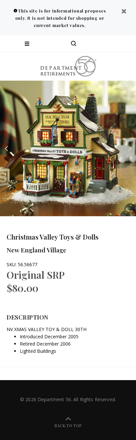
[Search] (74, 44)
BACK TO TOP (68, 425)
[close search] (125, 43)
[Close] (124, 12)
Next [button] (129, 148)
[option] (68, 148)
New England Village (36, 250)
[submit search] (104, 43)
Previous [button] (6, 148)
